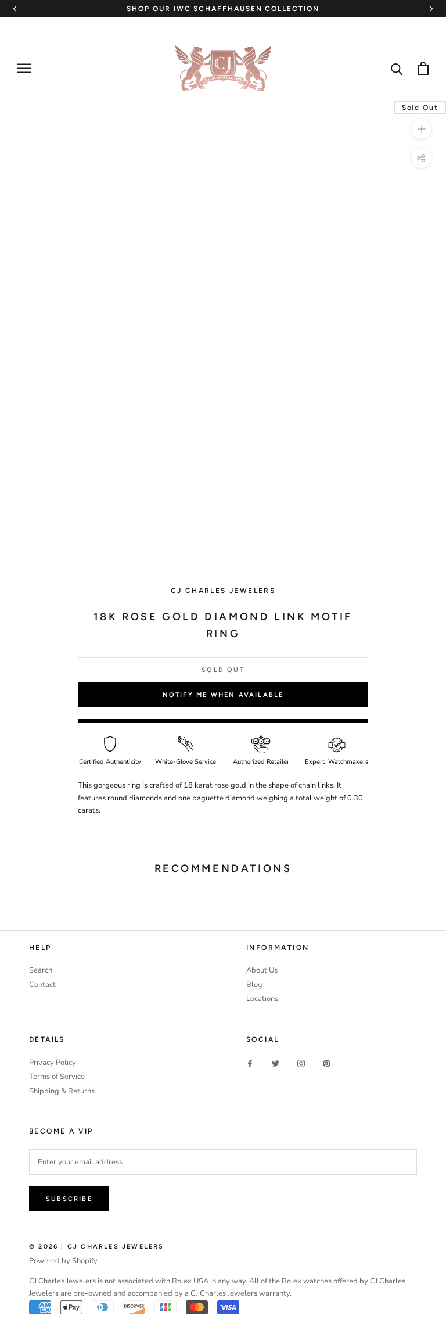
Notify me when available (223, 695)
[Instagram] (301, 1063)
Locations (262, 998)
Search (40, 970)
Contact (42, 984)
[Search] (397, 68)
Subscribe (69, 1199)
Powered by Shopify (63, 1261)
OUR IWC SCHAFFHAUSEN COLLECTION (223, 8)
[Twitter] (275, 1063)
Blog (254, 984)
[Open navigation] (24, 68)
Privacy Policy (52, 1062)
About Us (262, 970)
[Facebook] (250, 1063)
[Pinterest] (326, 1063)
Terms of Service (57, 1076)
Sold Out (223, 670)
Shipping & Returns (62, 1091)
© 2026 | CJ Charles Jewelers (96, 1246)
